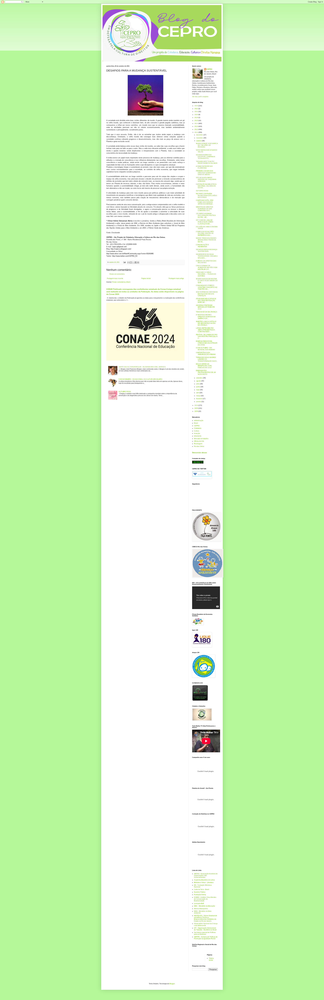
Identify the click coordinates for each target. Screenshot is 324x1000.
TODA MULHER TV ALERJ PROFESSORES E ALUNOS (206, 162)
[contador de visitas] (198, 463)
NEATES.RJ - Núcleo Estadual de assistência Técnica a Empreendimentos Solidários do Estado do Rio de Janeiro (205, 918)
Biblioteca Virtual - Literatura (204, 882)
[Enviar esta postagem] (124, 262)
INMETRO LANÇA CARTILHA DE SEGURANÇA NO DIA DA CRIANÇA (206, 323)
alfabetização (198, 420)
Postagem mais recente (115, 278)
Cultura (196, 431)
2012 (196, 129)
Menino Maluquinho (201, 909)
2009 (196, 408)
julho (198, 384)
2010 (196, 405)
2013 (196, 126)
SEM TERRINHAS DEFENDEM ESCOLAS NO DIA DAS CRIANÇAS (206, 294)
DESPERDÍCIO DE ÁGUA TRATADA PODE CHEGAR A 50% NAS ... (206, 256)
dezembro (200, 135)
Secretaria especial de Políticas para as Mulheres (205, 933)
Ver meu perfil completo (200, 97)
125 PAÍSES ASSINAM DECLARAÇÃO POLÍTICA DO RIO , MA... (206, 215)
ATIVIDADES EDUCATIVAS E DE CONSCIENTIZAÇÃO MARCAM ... (206, 300)
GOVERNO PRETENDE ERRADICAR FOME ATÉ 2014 (205, 307)
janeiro (198, 401)
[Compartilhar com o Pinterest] (138, 262)
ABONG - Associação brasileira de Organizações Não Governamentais (206, 875)
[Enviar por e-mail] (128, 262)
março (198, 396)
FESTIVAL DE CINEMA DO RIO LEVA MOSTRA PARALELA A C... (206, 336)
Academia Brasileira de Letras (204, 880)
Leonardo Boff (199, 903)
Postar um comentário (117, 274)
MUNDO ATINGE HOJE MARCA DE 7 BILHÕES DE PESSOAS (207, 145)
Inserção (197, 433)
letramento (197, 436)
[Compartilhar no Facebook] (135, 262)
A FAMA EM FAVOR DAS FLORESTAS (204, 167)
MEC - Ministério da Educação (204, 906)
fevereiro (199, 399)
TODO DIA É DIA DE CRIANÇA (206, 312)
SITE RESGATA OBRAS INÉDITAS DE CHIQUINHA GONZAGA (206, 179)
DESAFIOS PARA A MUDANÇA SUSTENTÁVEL (206, 250)
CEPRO (209, 69)
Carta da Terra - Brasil (201, 889)
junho (198, 387)
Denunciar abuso (199, 453)
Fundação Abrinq (200, 894)
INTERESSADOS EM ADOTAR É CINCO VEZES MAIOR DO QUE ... (206, 280)
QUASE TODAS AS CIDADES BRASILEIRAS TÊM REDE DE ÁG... (206, 240)
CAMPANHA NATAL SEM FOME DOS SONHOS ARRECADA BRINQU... (205, 202)
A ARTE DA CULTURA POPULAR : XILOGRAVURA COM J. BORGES (142, 367)
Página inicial (146, 278)
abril (198, 393)
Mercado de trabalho (201, 439)
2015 (196, 120)
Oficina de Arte (199, 441)
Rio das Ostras (199, 446)
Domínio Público (199, 892)
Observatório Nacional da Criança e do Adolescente (205, 924)
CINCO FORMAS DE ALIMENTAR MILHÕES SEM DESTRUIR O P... (206, 267)
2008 (196, 411)
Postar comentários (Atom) (121, 282)
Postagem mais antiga (176, 278)
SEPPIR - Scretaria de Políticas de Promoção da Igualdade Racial (206, 938)
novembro (200, 138)
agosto (198, 381)
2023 (196, 106)
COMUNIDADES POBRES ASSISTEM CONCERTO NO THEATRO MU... (206, 287)
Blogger (172, 984)
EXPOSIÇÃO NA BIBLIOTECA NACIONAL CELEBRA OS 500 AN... (206, 186)
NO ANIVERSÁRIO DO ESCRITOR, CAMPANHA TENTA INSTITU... (205, 156)
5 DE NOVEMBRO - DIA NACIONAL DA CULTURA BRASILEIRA (140, 379)
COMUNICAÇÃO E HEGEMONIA (202, 245)
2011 (196, 132)
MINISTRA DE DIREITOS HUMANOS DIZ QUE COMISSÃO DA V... (204, 209)
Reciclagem (198, 444)
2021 (196, 111)
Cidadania (197, 428)
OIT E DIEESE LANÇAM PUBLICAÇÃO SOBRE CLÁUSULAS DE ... (204, 222)
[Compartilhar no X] (133, 262)
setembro (199, 378)
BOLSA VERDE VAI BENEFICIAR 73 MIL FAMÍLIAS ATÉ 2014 (204, 366)
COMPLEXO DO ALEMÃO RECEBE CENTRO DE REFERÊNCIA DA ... (205, 233)
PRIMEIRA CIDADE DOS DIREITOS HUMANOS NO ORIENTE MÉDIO (206, 172)
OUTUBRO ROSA (125, 391)
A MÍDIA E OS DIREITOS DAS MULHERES (206, 262)
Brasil (196, 423)
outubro (199, 141)
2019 (196, 117)
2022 (196, 109)
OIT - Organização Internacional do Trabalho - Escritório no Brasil (205, 929)
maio (198, 390)
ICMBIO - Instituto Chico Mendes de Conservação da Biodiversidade (205, 899)
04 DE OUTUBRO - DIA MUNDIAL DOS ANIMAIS (205, 348)
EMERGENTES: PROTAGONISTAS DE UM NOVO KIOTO (206, 372)
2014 (196, 123)
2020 (196, 115)
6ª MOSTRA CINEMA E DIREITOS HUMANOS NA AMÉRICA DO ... (206, 316)
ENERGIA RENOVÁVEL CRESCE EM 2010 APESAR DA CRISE (206, 343)
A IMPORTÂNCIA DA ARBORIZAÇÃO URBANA (206, 353)
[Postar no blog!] (131, 262)
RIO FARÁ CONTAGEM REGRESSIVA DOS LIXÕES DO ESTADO (206, 195)
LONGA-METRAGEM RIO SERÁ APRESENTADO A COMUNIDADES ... (205, 330)
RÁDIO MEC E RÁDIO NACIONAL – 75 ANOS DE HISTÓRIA (206, 274)
